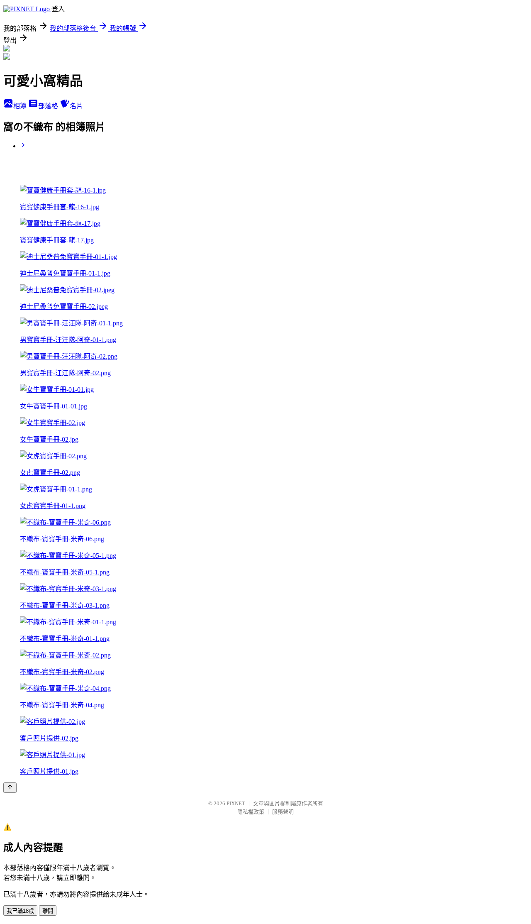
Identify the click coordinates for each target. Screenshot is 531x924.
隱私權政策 (250, 812)
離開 (47, 911)
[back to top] (10, 787)
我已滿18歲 (20, 911)
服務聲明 (283, 812)
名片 (76, 106)
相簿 (20, 106)
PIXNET (236, 803)
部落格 (49, 106)
